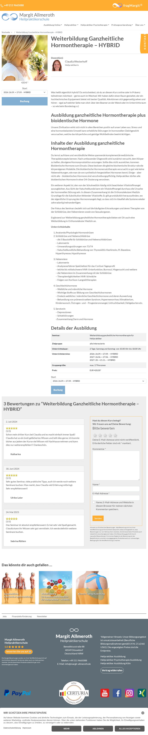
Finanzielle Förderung (22, 616)
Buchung (58, 389)
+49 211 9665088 (78, 660)
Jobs (5, 616)
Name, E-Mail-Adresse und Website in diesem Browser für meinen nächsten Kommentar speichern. (115, 506)
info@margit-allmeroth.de (78, 663)
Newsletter (42, 616)
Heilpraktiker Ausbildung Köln (115, 663)
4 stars (100, 435)
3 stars (105, 435)
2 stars (110, 435)
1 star (115, 435)
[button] (25, 646)
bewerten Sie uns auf (17, 651)
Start (24, 88)
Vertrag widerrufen (112, 670)
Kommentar (99, 448)
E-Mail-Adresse (100, 493)
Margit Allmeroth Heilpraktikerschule (16, 641)
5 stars (95, 435)
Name (96, 484)
